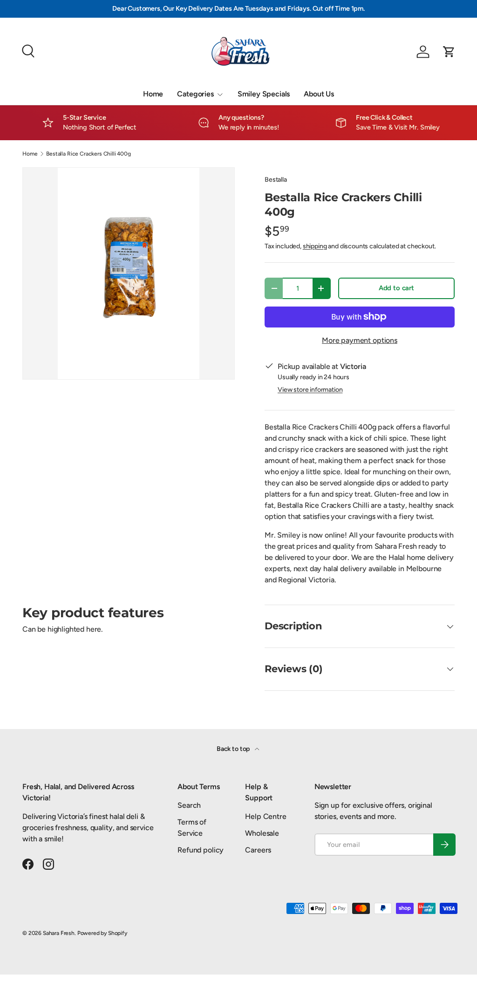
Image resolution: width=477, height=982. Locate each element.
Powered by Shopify (102, 933)
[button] (449, 51)
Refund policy (200, 850)
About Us (319, 93)
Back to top (234, 749)
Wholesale (262, 833)
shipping (315, 246)
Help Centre (265, 816)
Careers (258, 850)
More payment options (359, 340)
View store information (310, 390)
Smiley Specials (264, 93)
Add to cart (396, 288)
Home (153, 93)
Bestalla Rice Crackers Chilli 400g (88, 154)
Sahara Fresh (59, 933)
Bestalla (276, 180)
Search (189, 805)
